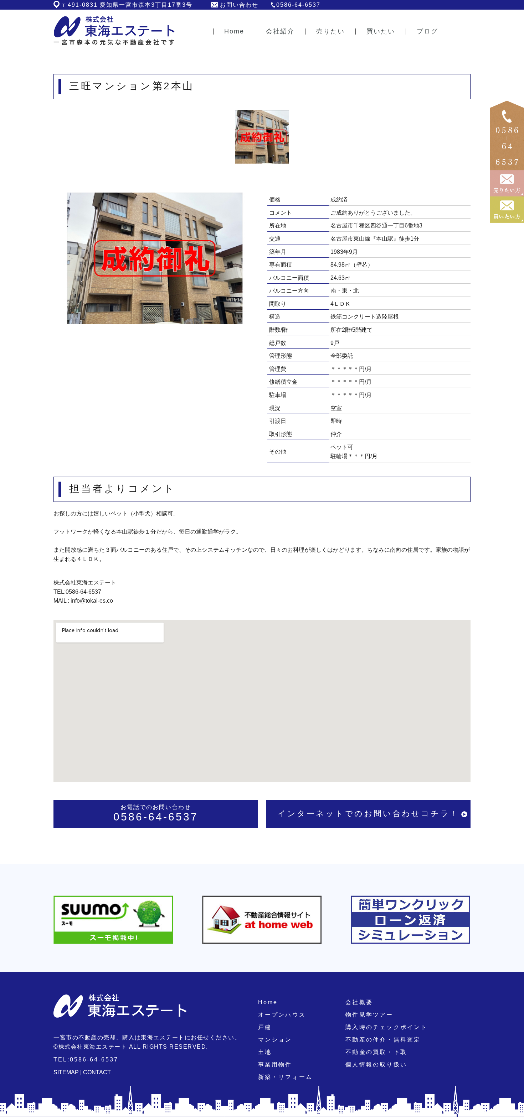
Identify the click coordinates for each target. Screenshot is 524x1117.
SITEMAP (66, 1072)
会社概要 (359, 1002)
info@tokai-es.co (92, 601)
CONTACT (97, 1072)
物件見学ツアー (369, 1015)
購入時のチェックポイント (386, 1027)
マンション (275, 1040)
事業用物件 (275, 1064)
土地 (265, 1052)
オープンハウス (282, 1015)
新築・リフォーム (285, 1077)
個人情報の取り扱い (376, 1064)
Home (268, 1002)
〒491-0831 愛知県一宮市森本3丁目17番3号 (126, 5)
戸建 (265, 1027)
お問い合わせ (239, 5)
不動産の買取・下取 (376, 1052)
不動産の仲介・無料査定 (383, 1040)
